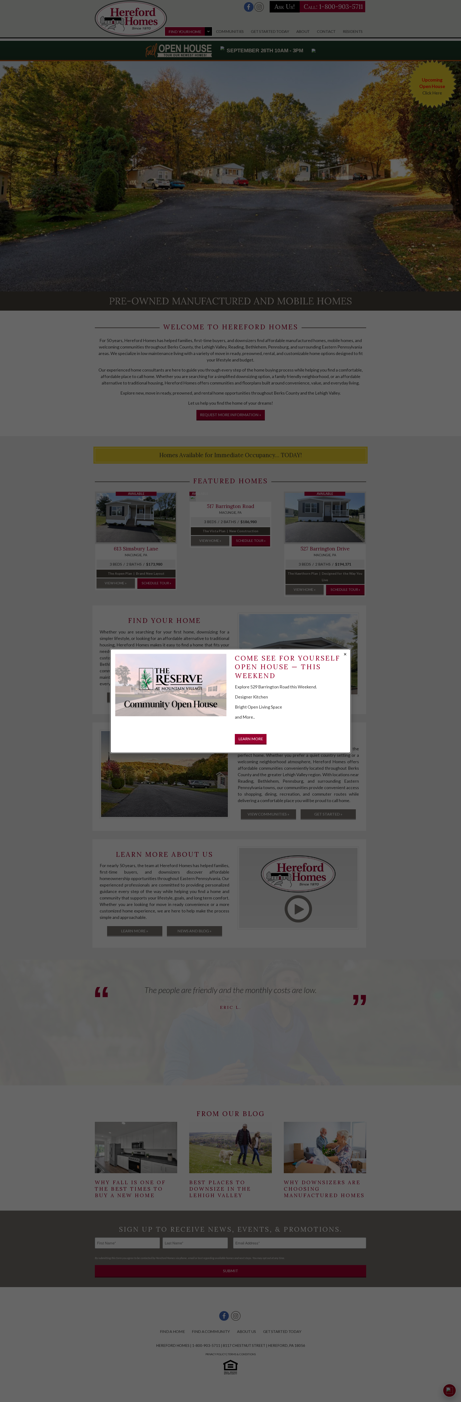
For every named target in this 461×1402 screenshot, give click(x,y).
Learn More (250, 738)
